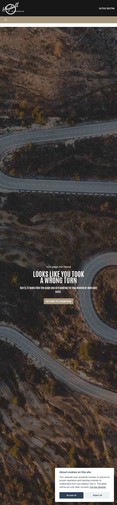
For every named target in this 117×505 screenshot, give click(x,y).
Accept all (71, 495)
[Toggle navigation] (5, 20)
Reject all (97, 495)
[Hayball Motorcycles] (13, 7)
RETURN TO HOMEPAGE (58, 301)
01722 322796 (107, 8)
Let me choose (98, 487)
